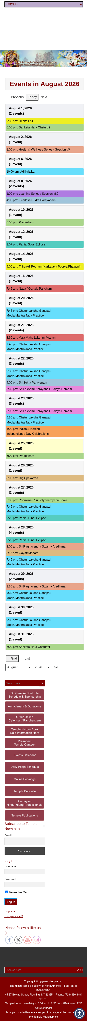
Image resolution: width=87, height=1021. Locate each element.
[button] (79, 1013)
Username (10, 866)
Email (8, 835)
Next (43, 97)
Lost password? (13, 916)
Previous (17, 97)
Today (32, 97)
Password (10, 879)
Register (9, 911)
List (25, 659)
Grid (12, 659)
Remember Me (17, 892)
